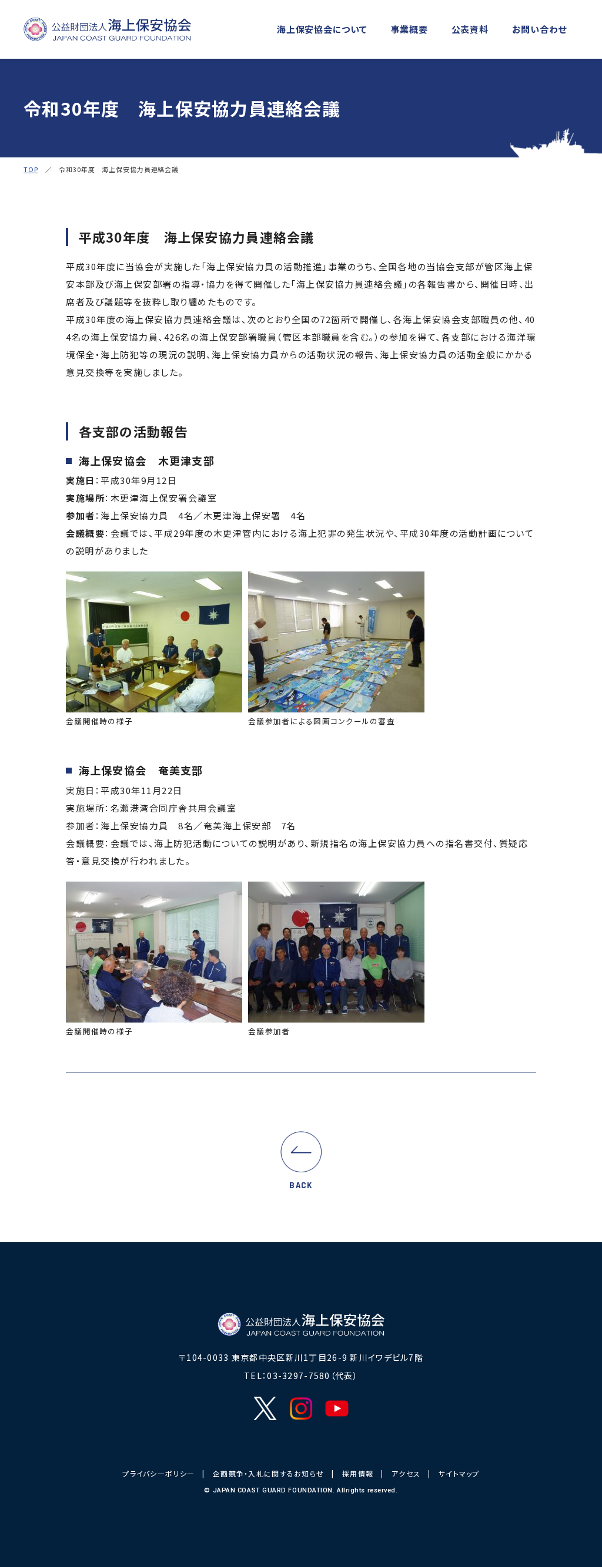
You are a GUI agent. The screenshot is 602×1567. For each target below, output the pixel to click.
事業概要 (409, 29)
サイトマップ (459, 1473)
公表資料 (470, 29)
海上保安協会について (322, 29)
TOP (31, 169)
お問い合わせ (539, 29)
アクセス (406, 1473)
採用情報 (357, 1473)
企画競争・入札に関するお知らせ (268, 1473)
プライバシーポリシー (158, 1473)
